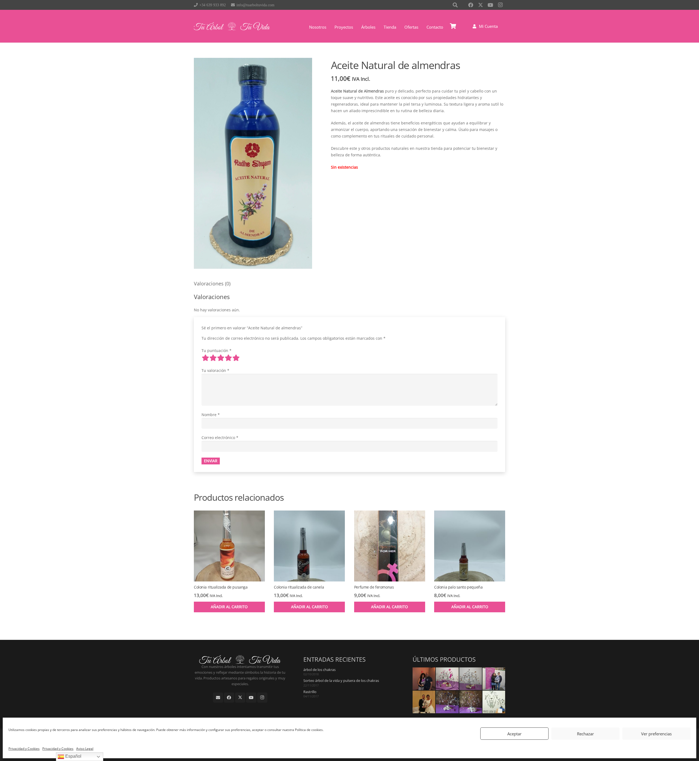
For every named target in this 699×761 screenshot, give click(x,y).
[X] (480, 5)
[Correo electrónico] (218, 698)
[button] (377, 27)
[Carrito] (453, 26)
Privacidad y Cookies (24, 748)
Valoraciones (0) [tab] (212, 283)
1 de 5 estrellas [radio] (205, 358)
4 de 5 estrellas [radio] (228, 358)
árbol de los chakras (319, 669)
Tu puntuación (217, 350)
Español (72, 756)
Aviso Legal (84, 748)
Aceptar (514, 733)
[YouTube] (490, 5)
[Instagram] (500, 5)
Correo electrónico (220, 437)
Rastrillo (309, 692)
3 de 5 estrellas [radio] (220, 358)
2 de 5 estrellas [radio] (213, 358)
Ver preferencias (656, 733)
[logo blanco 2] (232, 26)
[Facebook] (471, 5)
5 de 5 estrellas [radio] (236, 358)
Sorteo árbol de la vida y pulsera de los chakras (341, 680)
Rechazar (585, 733)
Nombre (211, 414)
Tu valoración (215, 370)
